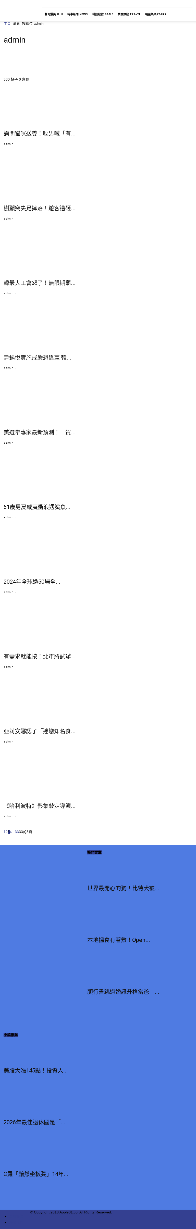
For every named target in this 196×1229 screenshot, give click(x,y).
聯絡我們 (16, 1222)
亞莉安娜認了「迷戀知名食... (40, 731)
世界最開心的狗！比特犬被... (123, 888)
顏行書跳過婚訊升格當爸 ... (123, 992)
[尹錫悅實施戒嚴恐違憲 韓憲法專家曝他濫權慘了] (45, 326)
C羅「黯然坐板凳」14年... (36, 1174)
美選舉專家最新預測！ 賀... (40, 432)
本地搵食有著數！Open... (118, 940)
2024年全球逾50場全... (32, 582)
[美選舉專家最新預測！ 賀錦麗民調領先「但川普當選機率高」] (45, 401)
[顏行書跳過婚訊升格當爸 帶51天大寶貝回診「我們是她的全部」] (123, 972)
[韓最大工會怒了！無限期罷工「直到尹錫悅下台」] (45, 252)
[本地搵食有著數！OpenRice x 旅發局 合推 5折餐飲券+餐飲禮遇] (123, 920)
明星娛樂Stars (155, 14)
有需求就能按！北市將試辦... (40, 656)
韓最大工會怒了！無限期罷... (40, 283)
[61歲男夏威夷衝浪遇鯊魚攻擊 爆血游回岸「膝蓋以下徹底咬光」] (45, 476)
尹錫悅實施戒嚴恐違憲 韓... (37, 357)
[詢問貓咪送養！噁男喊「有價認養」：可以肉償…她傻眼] (45, 102)
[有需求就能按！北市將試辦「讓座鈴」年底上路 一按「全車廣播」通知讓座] (45, 625)
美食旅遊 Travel (129, 14)
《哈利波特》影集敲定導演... (40, 806)
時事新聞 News (77, 14)
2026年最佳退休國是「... (34, 1122)
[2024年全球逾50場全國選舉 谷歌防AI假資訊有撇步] (45, 550)
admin (9, 144)
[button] (186, 14)
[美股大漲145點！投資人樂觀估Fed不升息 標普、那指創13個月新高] (36, 1051)
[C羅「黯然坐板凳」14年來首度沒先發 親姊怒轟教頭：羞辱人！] (36, 1154)
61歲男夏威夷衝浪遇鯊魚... (37, 507)
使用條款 (16, 1216)
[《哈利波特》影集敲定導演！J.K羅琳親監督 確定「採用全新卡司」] (45, 774)
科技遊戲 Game (102, 14)
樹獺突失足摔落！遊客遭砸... (40, 208)
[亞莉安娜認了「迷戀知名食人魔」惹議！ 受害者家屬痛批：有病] (45, 700)
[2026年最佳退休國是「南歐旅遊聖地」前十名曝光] (36, 1103)
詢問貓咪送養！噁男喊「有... (40, 133)
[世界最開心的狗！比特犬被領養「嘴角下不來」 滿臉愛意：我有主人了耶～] (123, 869)
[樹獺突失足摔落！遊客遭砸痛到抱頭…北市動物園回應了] (45, 177)
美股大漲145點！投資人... (36, 1070)
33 (17, 832)
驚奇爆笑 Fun (54, 14)
